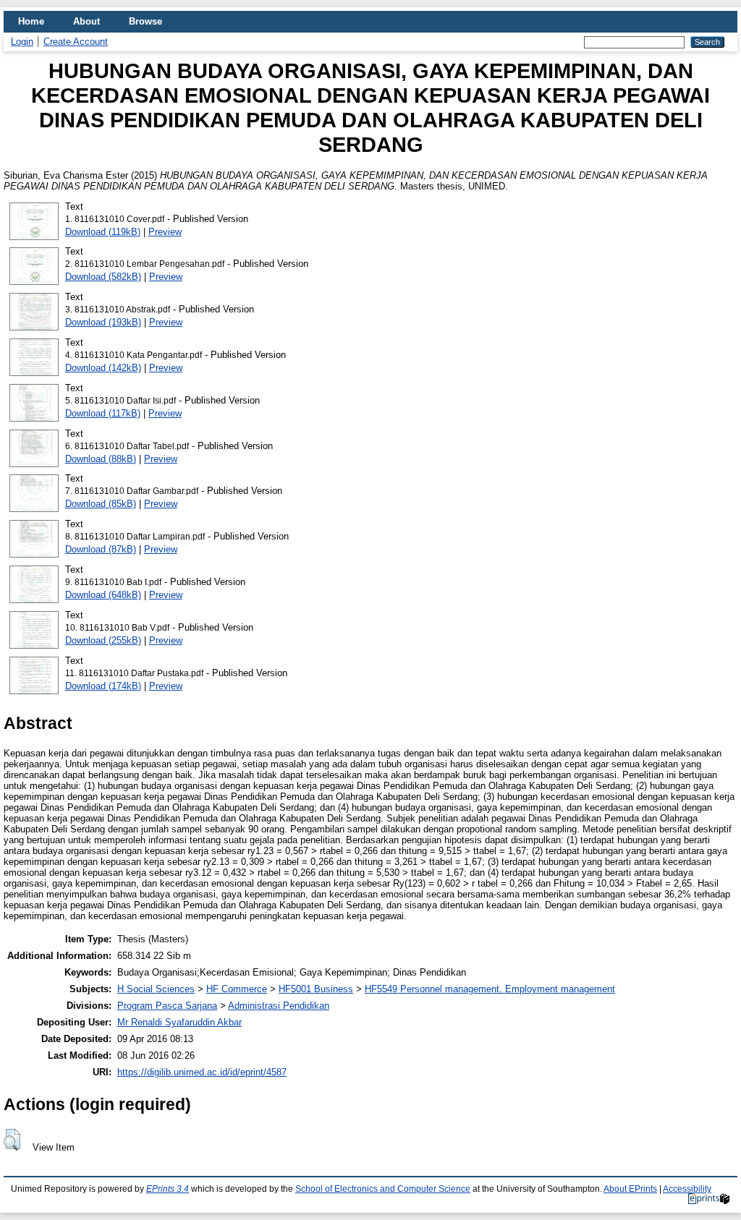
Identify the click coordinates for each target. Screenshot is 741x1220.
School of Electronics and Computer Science (382, 1189)
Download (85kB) (100, 503)
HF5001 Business (316, 989)
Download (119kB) (102, 231)
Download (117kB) (102, 413)
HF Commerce (236, 989)
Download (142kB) (103, 367)
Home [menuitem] (31, 21)
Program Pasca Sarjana (167, 1005)
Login (22, 41)
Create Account (75, 41)
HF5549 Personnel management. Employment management (490, 989)
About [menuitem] (86, 21)
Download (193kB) (103, 322)
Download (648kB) (103, 594)
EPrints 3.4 (167, 1189)
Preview (165, 231)
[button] (12, 1140)
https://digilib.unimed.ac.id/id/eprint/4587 (202, 1072)
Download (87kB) (100, 549)
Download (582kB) (103, 276)
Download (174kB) (103, 686)
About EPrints (630, 1189)
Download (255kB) (103, 640)
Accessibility (687, 1189)
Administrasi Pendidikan (278, 1005)
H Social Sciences (156, 989)
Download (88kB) (100, 458)
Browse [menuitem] (145, 21)
